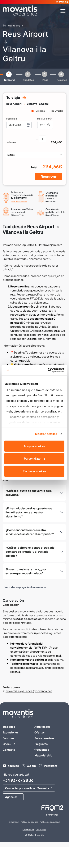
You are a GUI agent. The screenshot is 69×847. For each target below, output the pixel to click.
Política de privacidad (50, 822)
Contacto (9, 749)
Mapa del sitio (43, 755)
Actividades (42, 726)
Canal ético (41, 829)
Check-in (9, 744)
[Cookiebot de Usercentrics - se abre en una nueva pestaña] (48, 370)
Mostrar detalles (46, 433)
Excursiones (10, 732)
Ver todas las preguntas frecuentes (24, 587)
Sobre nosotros (44, 738)
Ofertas (39, 732)
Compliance (28, 829)
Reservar (48, 176)
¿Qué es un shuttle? (19, 201)
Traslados (9, 726)
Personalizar (32, 458)
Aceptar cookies (34, 446)
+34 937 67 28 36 (18, 780)
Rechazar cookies (34, 471)
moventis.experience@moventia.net (29, 691)
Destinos (8, 738)
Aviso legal (14, 822)
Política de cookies (29, 822)
